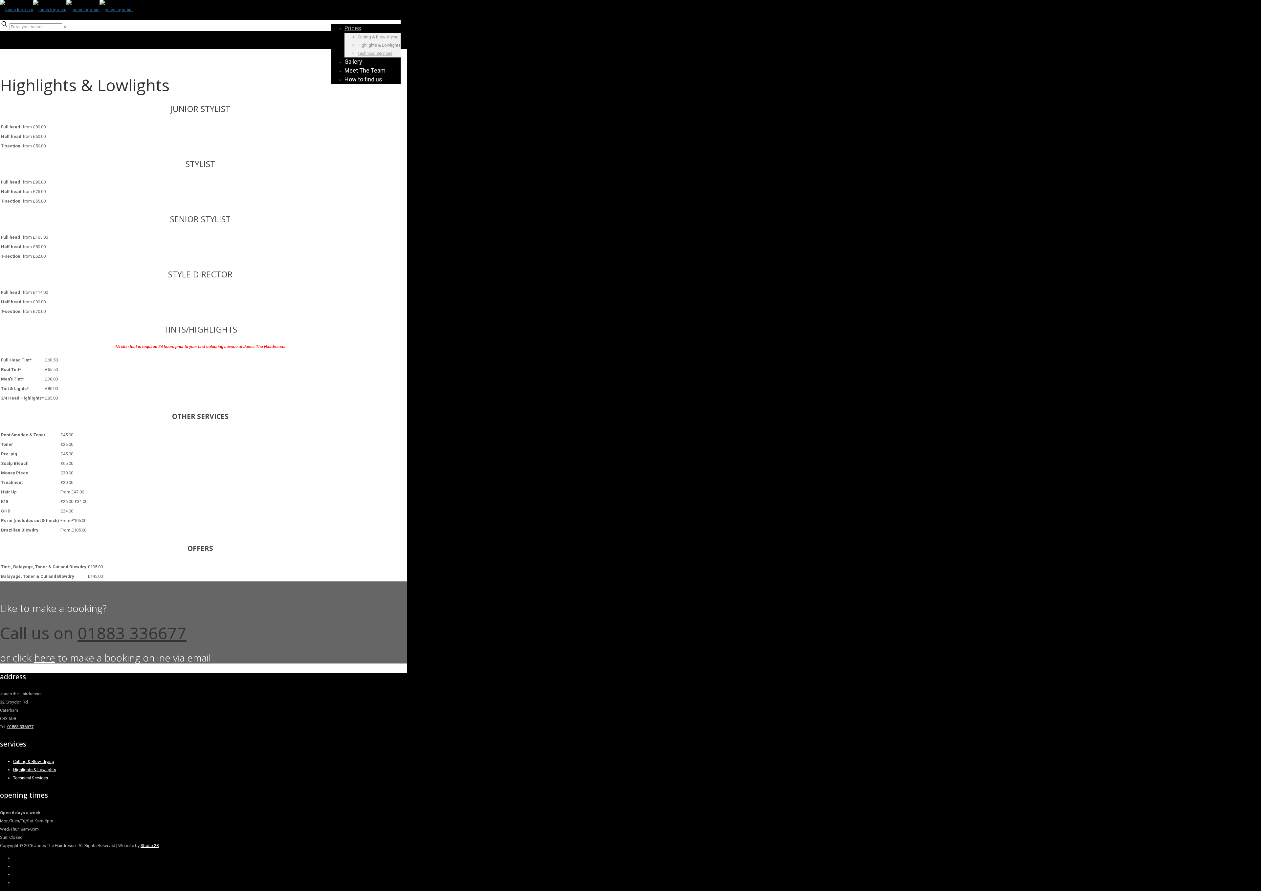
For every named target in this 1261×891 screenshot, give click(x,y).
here (44, 657)
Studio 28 (150, 845)
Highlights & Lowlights (34, 769)
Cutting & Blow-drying (33, 761)
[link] (65, 26)
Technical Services (30, 777)
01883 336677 (132, 633)
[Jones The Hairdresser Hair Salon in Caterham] (66, 9)
